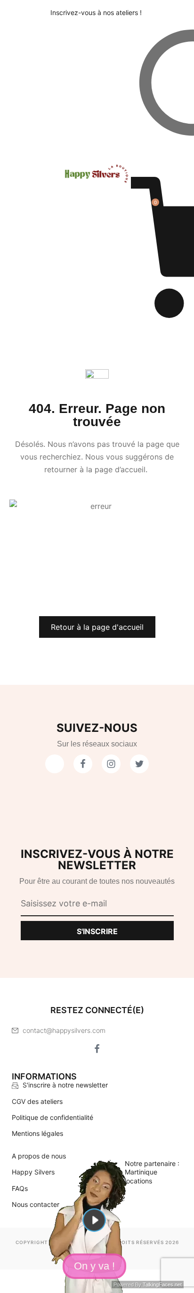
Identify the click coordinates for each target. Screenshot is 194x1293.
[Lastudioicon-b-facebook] (82, 763)
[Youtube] (54, 763)
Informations (44, 1076)
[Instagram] (120, 1049)
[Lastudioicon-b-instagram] (111, 763)
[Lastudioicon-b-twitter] (139, 763)
